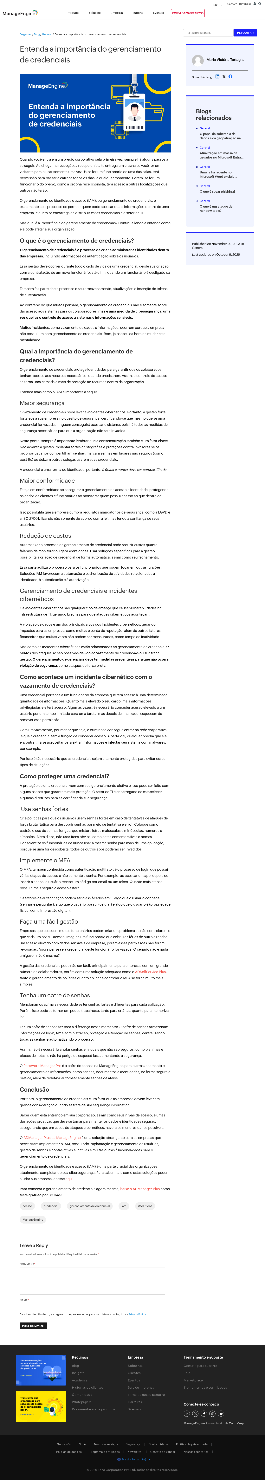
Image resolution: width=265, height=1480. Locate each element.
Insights (78, 1373)
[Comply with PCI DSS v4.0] (41, 1370)
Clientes (134, 1373)
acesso (27, 1206)
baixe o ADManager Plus (140, 1189)
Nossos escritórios (196, 1452)
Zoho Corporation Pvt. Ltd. (117, 1469)
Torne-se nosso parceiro (146, 1395)
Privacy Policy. (138, 1314)
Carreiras (135, 1402)
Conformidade (158, 1444)
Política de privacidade (192, 1444)
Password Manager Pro (42, 1066)
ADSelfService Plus (150, 972)
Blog (75, 1366)
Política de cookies (69, 1452)
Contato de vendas (163, 1452)
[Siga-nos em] (195, 1414)
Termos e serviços (106, 1444)
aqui (69, 1179)
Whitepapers (82, 1402)
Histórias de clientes (87, 1387)
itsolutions (145, 1206)
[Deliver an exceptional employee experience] (41, 1406)
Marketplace (193, 1380)
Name (24, 1300)
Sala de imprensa (141, 1387)
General (198, 248)
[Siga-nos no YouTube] (221, 1414)
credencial (51, 1206)
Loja (187, 1373)
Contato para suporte (200, 1366)
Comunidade (82, 1395)
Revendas (245, 3)
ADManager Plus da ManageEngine (52, 1138)
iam (123, 1206)
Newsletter (135, 1452)
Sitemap (134, 1409)
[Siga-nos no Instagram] (212, 1414)
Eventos (134, 1380)
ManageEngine (33, 1219)
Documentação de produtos (93, 1409)
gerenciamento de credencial (90, 1206)
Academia (79, 1380)
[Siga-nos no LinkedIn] (187, 1414)
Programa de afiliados (105, 1452)
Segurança (133, 1444)
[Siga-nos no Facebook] (204, 1414)
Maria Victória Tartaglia (225, 60)
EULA (82, 1444)
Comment (27, 1264)
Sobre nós (136, 1366)
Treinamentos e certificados (205, 1387)
